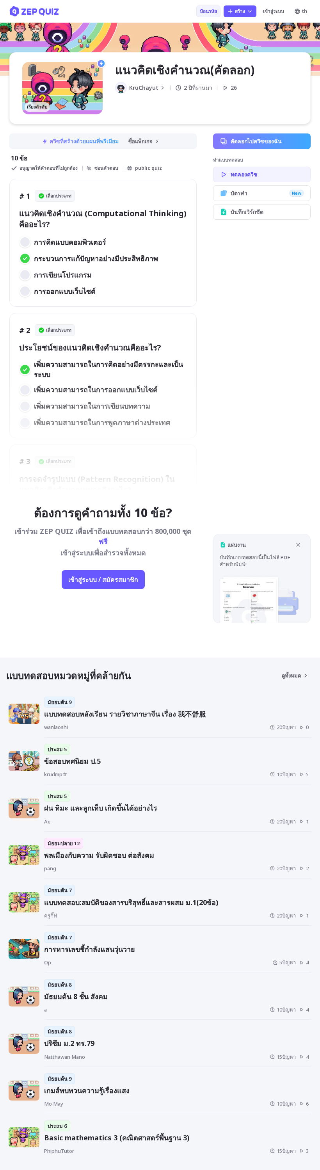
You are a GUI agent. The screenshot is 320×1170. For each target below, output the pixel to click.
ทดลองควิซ (244, 174)
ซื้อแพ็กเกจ (140, 141)
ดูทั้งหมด (291, 675)
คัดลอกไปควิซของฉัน (256, 141)
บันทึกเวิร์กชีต (247, 211)
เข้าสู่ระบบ (273, 11)
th (304, 11)
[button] (262, 578)
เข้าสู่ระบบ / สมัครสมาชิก (103, 579)
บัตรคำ (266, 193)
